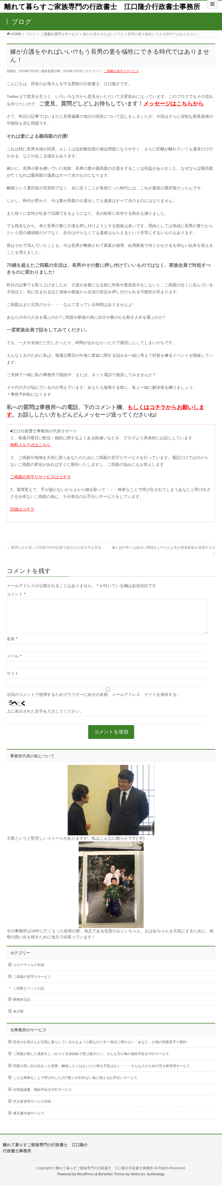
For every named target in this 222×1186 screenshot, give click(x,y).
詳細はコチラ (22, 509)
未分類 (18, 1011)
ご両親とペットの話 (28, 988)
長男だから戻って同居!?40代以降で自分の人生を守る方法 (54, 548)
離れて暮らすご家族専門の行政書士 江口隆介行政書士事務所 (102, 6)
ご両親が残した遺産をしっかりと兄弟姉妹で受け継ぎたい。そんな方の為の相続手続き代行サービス (91, 1054)
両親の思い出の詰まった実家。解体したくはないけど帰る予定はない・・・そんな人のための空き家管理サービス (101, 1066)
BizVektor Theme (111, 1174)
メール (14, 656)
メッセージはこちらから (173, 103)
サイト (13, 673)
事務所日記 (21, 1000)
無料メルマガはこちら (30, 444)
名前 (12, 638)
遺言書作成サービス (28, 1113)
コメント (16, 594)
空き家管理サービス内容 (32, 1101)
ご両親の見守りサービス (121, 71)
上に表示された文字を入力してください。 (45, 711)
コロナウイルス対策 (28, 965)
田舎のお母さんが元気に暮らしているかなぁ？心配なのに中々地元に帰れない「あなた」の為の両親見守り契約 (99, 1042)
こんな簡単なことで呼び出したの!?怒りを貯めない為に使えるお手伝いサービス (75, 1078)
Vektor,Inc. (138, 1174)
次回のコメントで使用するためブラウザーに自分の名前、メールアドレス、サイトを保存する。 (94, 694)
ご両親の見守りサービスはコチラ (40, 477)
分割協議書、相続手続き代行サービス (42, 1090)
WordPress (85, 1174)
